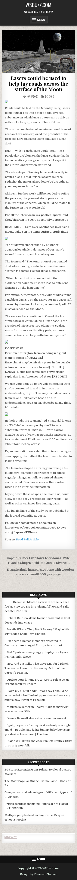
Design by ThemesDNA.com (38, 874)
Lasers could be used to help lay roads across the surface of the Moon (38, 84)
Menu (41, 20)
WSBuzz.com (38, 5)
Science (49, 96)
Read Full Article (27, 539)
